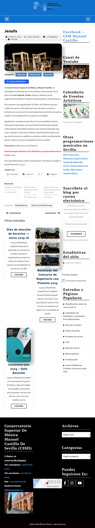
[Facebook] (65, 483)
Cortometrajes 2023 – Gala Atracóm (19, 368)
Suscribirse (76, 234)
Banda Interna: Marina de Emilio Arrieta (31, 189)
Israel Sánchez (33, 37)
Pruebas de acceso (74, 336)
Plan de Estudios (73, 325)
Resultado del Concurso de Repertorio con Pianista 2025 (47, 276)
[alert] (76, 280)
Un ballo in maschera (13, 187)
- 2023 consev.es (59, 524)
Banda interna (21, 205)
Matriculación (72, 354)
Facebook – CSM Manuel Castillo (75, 36)
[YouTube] (80, 483)
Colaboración (34, 74)
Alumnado (21, 74)
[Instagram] (71, 483)
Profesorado (71, 359)
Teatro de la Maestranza (42, 205)
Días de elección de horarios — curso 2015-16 (19, 233)
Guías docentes (72, 331)
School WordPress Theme (41, 524)
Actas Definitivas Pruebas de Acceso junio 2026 (75, 368)
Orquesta (48, 74)
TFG (67, 342)
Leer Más (20, 275)
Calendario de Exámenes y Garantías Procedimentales (74, 316)
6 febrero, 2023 (14, 37)
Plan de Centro (72, 348)
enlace (13, 155)
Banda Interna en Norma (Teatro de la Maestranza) (52, 189)
